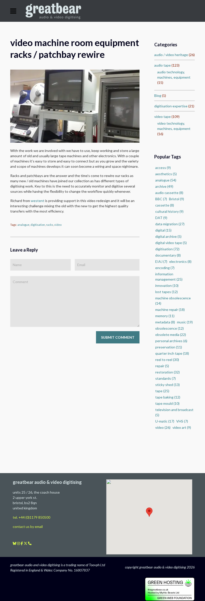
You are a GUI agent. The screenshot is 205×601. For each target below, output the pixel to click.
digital (163, 230)
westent (37, 200)
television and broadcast (174, 412)
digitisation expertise (171, 106)
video (58, 224)
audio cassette (169, 192)
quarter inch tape (172, 353)
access (163, 167)
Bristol (176, 199)
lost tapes (166, 292)
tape (162, 391)
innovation (166, 285)
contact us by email (28, 526)
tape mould (167, 403)
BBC (161, 199)
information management (168, 276)
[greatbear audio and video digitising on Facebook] (22, 543)
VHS (182, 421)
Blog (157, 95)
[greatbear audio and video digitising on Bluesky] (15, 543)
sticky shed (167, 384)
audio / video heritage (171, 55)
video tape (162, 116)
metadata (165, 322)
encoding (164, 268)
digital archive (168, 236)
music (185, 322)
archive (164, 186)
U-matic (164, 421)
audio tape (162, 65)
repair (162, 366)
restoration (167, 372)
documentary (168, 255)
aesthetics (166, 174)
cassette (164, 205)
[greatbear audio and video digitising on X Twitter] (26, 543)
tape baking (167, 397)
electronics (180, 261)
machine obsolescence (173, 300)
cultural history (169, 211)
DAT (161, 218)
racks (49, 224)
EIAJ (161, 261)
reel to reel (167, 359)
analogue (24, 224)
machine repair (170, 309)
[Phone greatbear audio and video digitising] (30, 543)
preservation (168, 347)
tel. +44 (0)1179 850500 (31, 517)
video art (181, 427)
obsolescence (169, 328)
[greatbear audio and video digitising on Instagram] (19, 543)
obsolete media (170, 334)
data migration (169, 224)
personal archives (171, 341)
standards (165, 378)
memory (164, 316)
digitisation (37, 224)
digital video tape (171, 243)
